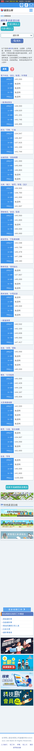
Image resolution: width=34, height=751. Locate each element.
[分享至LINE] (21, 5)
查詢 (18, 41)
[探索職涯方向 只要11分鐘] (17, 680)
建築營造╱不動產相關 (10, 239)
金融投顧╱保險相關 (9, 157)
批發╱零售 (5, 456)
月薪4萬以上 (7, 28)
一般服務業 (5, 320)
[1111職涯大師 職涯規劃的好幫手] (17, 645)
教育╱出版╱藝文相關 (10, 429)
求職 (18, 744)
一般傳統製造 (6, 102)
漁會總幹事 (7, 622)
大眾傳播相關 (6, 402)
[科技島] (17, 697)
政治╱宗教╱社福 (8, 130)
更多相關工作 (15, 609)
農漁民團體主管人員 (11, 626)
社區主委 (6, 629)
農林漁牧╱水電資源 (9, 294)
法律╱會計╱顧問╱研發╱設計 (14, 184)
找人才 (25, 744)
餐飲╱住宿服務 (7, 375)
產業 (5, 69)
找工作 (12, 744)
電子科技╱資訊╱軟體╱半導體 (14, 76)
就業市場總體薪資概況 (17, 487)
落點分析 (18, 1)
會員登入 (21, 1)
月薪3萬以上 (14, 24)
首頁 (2, 16)
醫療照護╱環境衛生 (9, 267)
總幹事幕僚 (7, 632)
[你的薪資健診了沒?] (17, 663)
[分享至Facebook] (26, 5)
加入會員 (28, 1)
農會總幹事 (7, 619)
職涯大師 (12, 1)
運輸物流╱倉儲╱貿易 (10, 212)
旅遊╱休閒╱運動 (8, 348)
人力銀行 (4, 1)
